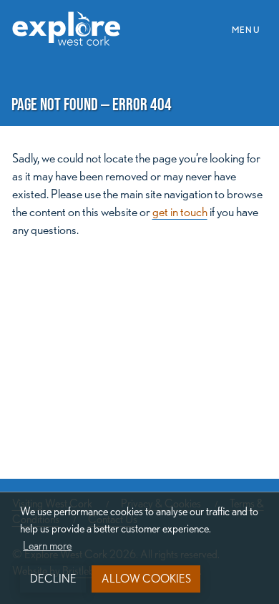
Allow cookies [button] (146, 578)
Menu (250, 28)
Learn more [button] (47, 545)
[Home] (72, 20)
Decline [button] (53, 578)
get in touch (179, 211)
